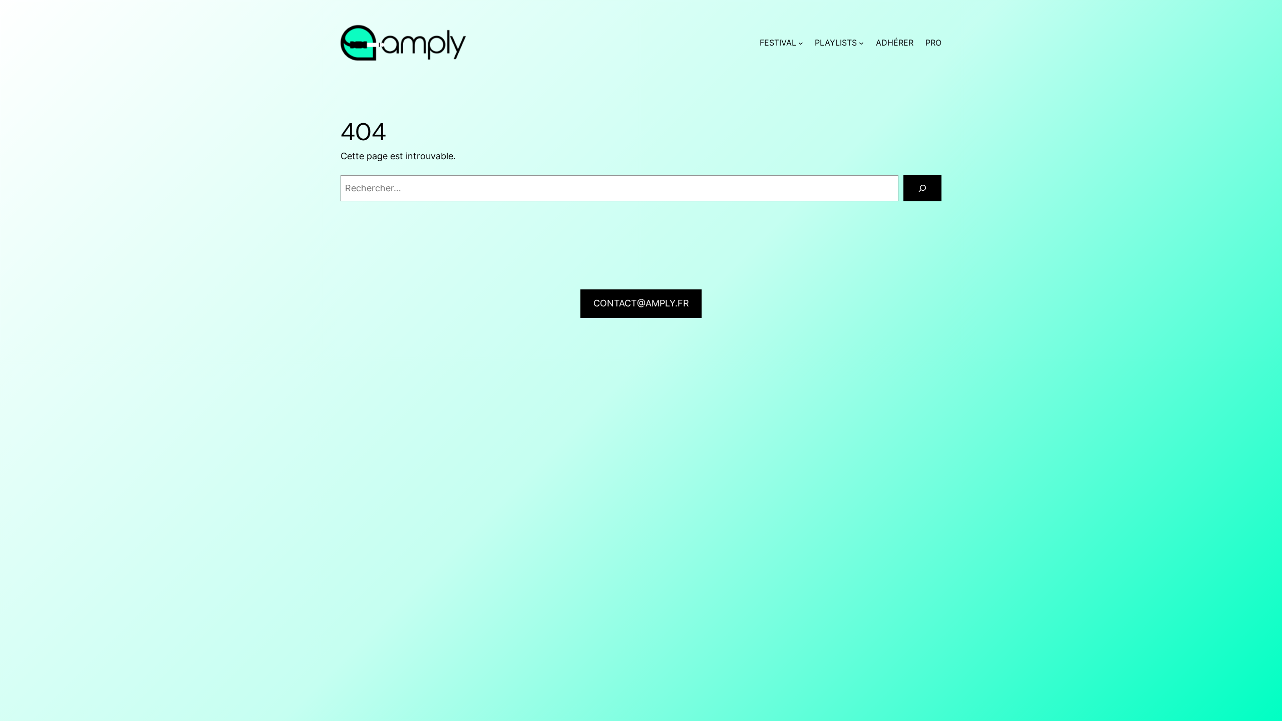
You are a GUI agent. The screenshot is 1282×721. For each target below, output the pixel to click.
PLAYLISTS (836, 43)
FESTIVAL (778, 43)
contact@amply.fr (641, 303)
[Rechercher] (922, 188)
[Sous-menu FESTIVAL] (800, 43)
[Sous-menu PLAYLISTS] (861, 43)
